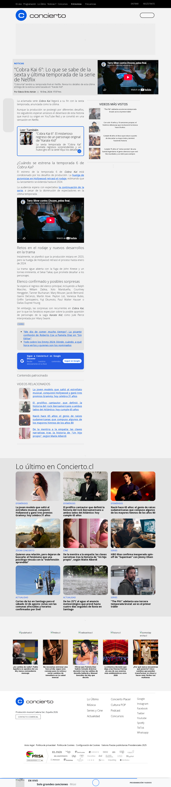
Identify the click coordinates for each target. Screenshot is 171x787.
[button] (68, 778)
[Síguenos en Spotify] (129, 15)
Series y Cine (95, 710)
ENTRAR (134, 3)
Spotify (140, 723)
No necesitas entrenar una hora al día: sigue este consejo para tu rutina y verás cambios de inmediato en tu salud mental (55, 672)
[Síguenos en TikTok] (133, 15)
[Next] (109, 782)
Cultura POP (118, 705)
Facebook (142, 708)
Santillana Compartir (94, 752)
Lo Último (41, 4)
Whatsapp (142, 732)
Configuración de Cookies (88, 745)
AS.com (113, 752)
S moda (100, 762)
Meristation (123, 762)
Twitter (140, 713)
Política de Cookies (65, 745)
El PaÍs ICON (90, 762)
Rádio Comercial (134, 762)
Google (140, 698)
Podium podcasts (55, 759)
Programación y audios (140, 782)
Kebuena (131, 756)
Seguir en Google (72, 361)
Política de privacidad (45, 745)
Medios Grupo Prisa (35, 760)
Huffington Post (60, 756)
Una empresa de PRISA (35, 754)
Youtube (141, 718)
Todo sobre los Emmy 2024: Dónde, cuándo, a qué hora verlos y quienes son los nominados (52, 343)
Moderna (67, 762)
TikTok (140, 727)
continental (100, 756)
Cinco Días (91, 756)
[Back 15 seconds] (88, 782)
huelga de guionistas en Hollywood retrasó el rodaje (50, 176)
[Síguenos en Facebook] (117, 15)
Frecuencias (90, 4)
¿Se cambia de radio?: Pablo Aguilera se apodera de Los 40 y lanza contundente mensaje (25, 670)
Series (21, 324)
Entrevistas (76, 4)
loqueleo (111, 762)
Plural (79, 762)
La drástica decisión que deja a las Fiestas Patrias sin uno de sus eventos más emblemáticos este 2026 (115, 671)
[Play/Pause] (95, 782)
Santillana (80, 752)
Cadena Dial (122, 756)
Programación (29, 4)
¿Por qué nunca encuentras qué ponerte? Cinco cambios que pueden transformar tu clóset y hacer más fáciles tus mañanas (145, 672)
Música (91, 705)
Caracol (130, 752)
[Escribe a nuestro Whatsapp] (138, 15)
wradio (81, 756)
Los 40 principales (69, 752)
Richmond (55, 762)
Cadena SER (105, 752)
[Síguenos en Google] (109, 15)
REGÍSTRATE (149, 3)
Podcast (115, 710)
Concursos (63, 4)
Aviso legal (29, 745)
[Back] (81, 782)
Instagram (142, 703)
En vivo (19, 4)
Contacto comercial (28, 717)
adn (122, 752)
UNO (74, 756)
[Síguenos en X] (121, 15)
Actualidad (93, 716)
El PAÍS (56, 752)
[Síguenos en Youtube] (125, 15)
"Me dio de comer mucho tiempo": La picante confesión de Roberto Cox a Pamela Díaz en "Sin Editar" (52, 335)
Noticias (51, 4)
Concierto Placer (121, 699)
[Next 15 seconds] (102, 782)
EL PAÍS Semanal (107, 756)
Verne (114, 756)
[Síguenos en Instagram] (113, 15)
